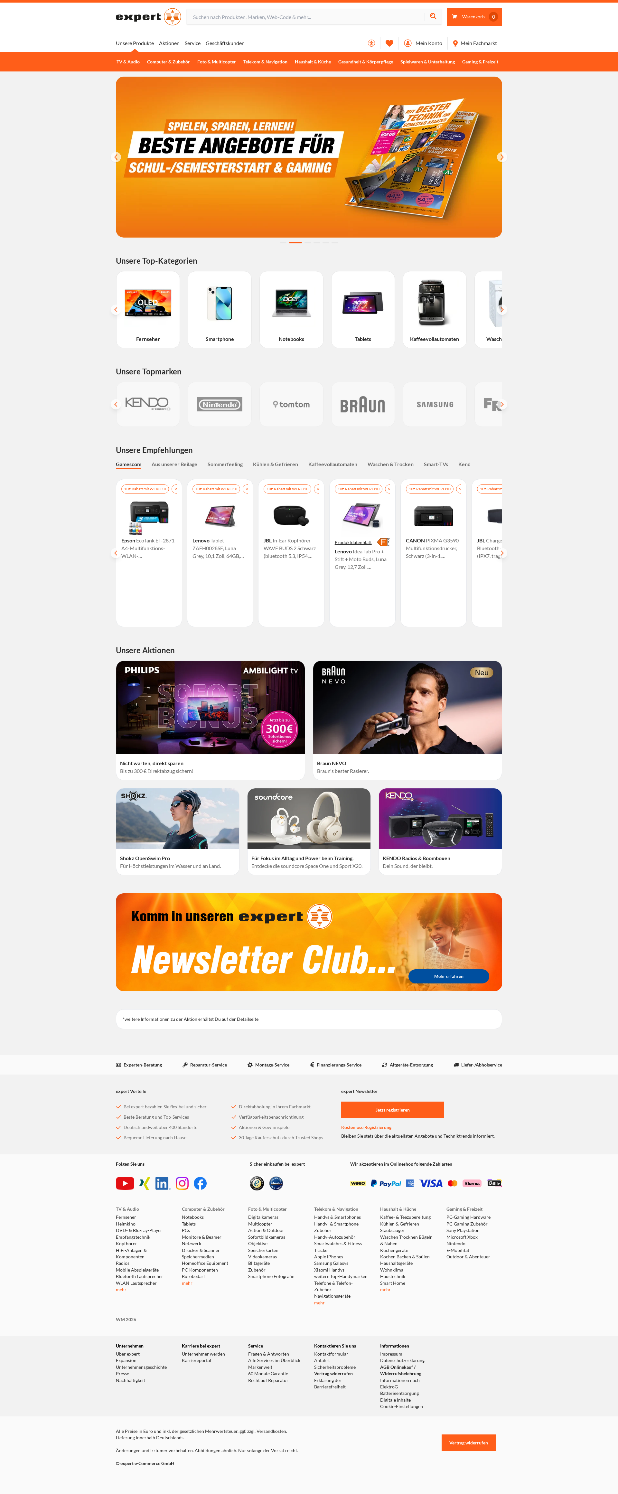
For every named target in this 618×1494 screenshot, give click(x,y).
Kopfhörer (126, 1243)
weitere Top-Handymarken (341, 1276)
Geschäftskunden (225, 43)
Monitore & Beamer (201, 1237)
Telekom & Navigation (265, 61)
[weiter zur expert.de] (141, 1477)
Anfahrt (322, 1360)
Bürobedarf (193, 1276)
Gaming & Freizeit (480, 61)
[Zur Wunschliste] (389, 43)
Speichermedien (198, 1256)
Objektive (257, 1243)
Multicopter (260, 1223)
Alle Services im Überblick (274, 1360)
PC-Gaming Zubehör (467, 1223)
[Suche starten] (433, 17)
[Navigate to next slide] (502, 310)
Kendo (465, 464)
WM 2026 (126, 1319)
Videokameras (262, 1256)
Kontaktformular (331, 1354)
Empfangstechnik (133, 1237)
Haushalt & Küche (313, 61)
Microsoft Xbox (462, 1237)
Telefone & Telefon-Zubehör (333, 1286)
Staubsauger (392, 1230)
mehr (121, 1289)
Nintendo (455, 1243)
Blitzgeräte (259, 1263)
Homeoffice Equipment (205, 1263)
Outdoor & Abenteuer (468, 1256)
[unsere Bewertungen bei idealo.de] (276, 1183)
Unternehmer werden (203, 1354)
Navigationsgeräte (332, 1296)
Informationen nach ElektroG (400, 1383)
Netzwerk (191, 1243)
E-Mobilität (457, 1250)
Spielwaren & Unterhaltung (427, 61)
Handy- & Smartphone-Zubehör (337, 1227)
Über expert (128, 1354)
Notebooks (193, 1217)
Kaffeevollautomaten (332, 464)
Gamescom (128, 464)
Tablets (189, 1223)
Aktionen (169, 43)
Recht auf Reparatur (268, 1380)
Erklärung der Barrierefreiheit (330, 1383)
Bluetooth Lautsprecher (139, 1276)
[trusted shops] (257, 1183)
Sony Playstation (463, 1230)
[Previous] (116, 157)
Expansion (126, 1360)
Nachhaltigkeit (130, 1380)
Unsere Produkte (135, 43)
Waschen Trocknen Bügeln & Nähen (406, 1240)
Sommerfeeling (225, 464)
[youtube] (125, 1183)
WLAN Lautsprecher (136, 1283)
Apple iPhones (328, 1256)
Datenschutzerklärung (402, 1360)
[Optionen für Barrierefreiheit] (371, 43)
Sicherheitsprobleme (335, 1367)
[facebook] (200, 1183)
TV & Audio (128, 61)
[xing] (144, 1183)
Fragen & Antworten (268, 1354)
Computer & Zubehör (168, 61)
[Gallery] (309, 404)
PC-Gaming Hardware (468, 1217)
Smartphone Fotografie (271, 1276)
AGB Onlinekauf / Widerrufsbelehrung (400, 1370)
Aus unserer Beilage (174, 464)
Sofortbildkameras (266, 1237)
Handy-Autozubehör (334, 1237)
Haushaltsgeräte (396, 1263)
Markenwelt (260, 1367)
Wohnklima (391, 1270)
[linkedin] (163, 1183)
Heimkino (126, 1223)
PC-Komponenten (200, 1270)
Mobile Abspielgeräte (137, 1270)
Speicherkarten (263, 1250)
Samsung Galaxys (331, 1263)
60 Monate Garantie (268, 1373)
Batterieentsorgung (399, 1393)
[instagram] (182, 1183)
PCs (186, 1230)
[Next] (502, 157)
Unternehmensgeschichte (141, 1367)
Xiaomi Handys (329, 1270)
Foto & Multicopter (216, 61)
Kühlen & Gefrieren (275, 464)
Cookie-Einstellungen (401, 1406)
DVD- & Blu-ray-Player (139, 1230)
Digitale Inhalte (395, 1400)
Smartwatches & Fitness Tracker (338, 1247)
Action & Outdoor (266, 1230)
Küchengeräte (394, 1250)
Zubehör (257, 1270)
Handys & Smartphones (337, 1217)
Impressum (391, 1354)
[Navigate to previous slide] (116, 310)
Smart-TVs (436, 464)
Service (193, 43)
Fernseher (126, 1217)
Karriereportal (196, 1360)
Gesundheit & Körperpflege (365, 61)
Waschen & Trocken (391, 464)
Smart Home (392, 1283)
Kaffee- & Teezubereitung (405, 1217)
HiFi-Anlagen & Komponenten (131, 1253)
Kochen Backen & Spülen (405, 1256)
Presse (122, 1373)
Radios (122, 1263)
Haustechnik (392, 1276)
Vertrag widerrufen (333, 1373)
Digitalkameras (263, 1217)
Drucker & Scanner (201, 1250)
